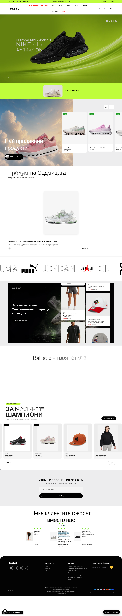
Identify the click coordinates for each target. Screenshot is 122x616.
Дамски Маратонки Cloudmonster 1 (69, 148)
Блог (46, 570)
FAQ (69, 579)
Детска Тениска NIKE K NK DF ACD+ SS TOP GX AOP (71, 297)
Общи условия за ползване (75, 566)
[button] (110, 8)
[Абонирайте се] (111, 567)
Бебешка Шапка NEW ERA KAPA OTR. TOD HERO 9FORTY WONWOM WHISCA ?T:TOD (96, 304)
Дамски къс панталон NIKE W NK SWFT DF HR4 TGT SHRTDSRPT (71, 332)
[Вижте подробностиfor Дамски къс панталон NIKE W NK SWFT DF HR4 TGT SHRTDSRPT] (73, 315)
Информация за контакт (70, 591)
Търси (46, 573)
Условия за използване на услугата (61, 589)
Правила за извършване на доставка (54, 591)
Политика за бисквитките (75, 577)
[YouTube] (13, 1)
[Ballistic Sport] (14, 9)
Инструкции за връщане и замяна (77, 573)
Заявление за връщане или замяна (77, 568)
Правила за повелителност (70, 587)
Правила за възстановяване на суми (54, 587)
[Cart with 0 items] (110, 8)
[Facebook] (9, 1)
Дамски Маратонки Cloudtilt (97, 148)
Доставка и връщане (73, 570)
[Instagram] (11, 1)
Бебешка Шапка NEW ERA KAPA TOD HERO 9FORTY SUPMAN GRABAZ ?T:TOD (95, 339)
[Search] (99, 8)
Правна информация (61, 593)
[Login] (105, 8)
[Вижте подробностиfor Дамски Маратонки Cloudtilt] (100, 128)
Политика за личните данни (75, 575)
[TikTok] (15, 1)
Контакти (47, 568)
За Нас (46, 566)
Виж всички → (109, 418)
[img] (61, 524)
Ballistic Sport (99, 592)
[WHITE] (9, 249)
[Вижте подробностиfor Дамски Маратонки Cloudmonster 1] (74, 128)
